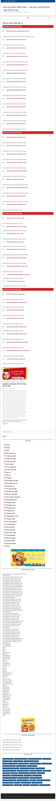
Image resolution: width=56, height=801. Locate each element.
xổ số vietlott (10, 464)
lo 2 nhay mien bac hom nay (20, 390)
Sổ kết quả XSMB (11, 456)
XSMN (8, 448)
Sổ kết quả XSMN (11, 459)
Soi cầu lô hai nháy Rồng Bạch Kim (11, 405)
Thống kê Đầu (10, 510)
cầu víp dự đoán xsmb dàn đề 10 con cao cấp (12, 591)
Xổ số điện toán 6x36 (12, 480)
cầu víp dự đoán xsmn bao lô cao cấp (10, 630)
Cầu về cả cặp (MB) (11, 494)
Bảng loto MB (5, 702)
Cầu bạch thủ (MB (6, 679)
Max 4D (8, 475)
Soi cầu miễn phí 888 (16, 412)
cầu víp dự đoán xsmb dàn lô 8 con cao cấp (11, 600)
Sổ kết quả (4, 654)
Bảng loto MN (5, 705)
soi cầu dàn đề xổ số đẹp (8, 782)
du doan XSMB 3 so (40, 768)
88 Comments (12, 388)
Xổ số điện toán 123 (12, 483)
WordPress (39, 796)
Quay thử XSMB (10, 535)
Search (4, 436)
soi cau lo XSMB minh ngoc (36, 777)
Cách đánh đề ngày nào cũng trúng (10, 763)
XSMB (7, 445)
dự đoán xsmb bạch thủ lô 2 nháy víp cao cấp (14, 385)
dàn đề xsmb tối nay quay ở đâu (9, 770)
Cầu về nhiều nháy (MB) (13, 497)
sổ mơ (3, 715)
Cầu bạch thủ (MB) (11, 489)
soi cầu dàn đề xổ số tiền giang (43, 780)
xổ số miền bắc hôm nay (44, 785)
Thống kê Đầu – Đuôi (12, 516)
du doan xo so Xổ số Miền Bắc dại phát (10, 768)
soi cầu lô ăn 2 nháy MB (16, 401)
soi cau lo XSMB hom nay (23, 777)
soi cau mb (7, 410)
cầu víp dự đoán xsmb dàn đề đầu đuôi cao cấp (12, 592)
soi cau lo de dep (6, 775)
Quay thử (4, 707)
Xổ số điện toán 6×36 (7, 672)
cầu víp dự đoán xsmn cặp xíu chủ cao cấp (11, 632)
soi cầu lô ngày (15, 406)
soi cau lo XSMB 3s (37, 775)
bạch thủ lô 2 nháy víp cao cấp (9, 390)
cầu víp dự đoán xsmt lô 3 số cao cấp (10, 619)
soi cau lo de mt (28, 775)
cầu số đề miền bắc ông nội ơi (9, 765)
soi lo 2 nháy (6, 416)
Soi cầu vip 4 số (10, 413)
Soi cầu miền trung (6, 611)
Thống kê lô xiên (11, 505)
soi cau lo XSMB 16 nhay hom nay (9, 777)
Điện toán (4, 671)
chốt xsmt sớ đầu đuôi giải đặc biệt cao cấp (11, 622)
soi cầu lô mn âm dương (37, 782)
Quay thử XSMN (10, 538)
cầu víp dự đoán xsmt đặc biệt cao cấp (10, 616)
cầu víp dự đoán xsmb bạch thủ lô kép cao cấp (12, 583)
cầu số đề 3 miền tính (47, 763)
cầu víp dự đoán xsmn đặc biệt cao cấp (10, 633)
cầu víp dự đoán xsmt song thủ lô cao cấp (11, 624)
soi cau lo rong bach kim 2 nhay (10, 408)
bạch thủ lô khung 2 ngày (8, 758)
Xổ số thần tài (10, 486)
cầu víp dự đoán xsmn (32, 765)
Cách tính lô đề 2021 (7, 761)
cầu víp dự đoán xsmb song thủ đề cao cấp (11, 607)
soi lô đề (7, 417)
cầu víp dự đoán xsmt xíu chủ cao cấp (10, 625)
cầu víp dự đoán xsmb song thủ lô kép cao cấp (12, 610)
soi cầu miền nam (18, 785)
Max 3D (8, 472)
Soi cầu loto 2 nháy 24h (13, 409)
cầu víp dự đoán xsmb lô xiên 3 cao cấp (10, 603)
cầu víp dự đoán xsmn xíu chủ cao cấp (10, 629)
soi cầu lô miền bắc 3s (9, 406)
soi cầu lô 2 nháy (11, 394)
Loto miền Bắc (10, 527)
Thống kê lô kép (10, 508)
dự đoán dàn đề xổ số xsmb (23, 770)
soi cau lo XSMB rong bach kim (9, 780)
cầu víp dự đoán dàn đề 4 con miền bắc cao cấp (12, 586)
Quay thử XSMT (10, 541)
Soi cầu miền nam (6, 627)
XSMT (7, 450)
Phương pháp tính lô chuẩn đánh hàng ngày (27, 773)
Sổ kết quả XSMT (11, 461)
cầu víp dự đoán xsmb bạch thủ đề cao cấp (11, 580)
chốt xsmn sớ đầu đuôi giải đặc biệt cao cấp (11, 640)
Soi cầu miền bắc (6, 381)
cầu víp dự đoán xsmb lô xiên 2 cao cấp (10, 602)
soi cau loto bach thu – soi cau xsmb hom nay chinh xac (26, 9)
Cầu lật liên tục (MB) (12, 491)
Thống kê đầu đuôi (11, 500)
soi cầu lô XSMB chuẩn (7, 785)
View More (5, 423)
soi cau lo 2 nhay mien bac (9, 397)
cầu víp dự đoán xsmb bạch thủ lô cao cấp (11, 581)
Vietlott (4, 660)
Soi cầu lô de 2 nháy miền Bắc (10, 402)
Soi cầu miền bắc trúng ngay (17, 381)
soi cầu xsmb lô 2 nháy (8, 415)
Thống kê (8, 478)
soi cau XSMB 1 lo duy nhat (23, 780)
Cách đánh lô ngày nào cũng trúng (31, 761)
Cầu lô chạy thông (6, 644)
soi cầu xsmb (26, 785)
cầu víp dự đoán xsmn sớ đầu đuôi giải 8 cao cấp (12, 638)
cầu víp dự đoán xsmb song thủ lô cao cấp (11, 608)
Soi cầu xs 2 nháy (16, 413)
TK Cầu (4, 677)
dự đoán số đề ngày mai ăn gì (36, 770)
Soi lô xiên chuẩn (34, 785)
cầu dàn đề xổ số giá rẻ (23, 763)
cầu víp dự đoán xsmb (21, 765)
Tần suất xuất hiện (11, 521)
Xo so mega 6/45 (11, 467)
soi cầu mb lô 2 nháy (12, 410)
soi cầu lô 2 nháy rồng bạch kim (20, 398)
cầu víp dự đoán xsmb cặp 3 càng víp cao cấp (12, 585)
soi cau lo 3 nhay (8, 401)
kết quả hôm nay (11, 453)
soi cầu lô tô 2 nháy (19, 408)
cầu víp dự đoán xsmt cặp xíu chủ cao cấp (11, 614)
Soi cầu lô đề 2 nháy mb (8, 404)
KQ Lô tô (4, 701)
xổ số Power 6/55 (11, 469)
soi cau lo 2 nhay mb (13, 395)
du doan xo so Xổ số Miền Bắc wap (27, 768)
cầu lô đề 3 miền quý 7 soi (35, 763)
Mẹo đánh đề (14, 773)
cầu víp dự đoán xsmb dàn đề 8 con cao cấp (11, 589)
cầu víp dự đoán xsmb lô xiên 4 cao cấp (10, 605)
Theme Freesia (33, 796)
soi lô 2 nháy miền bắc (13, 416)
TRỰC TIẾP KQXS (6, 646)
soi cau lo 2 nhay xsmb (17, 399)
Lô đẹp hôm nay (47, 770)
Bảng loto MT (5, 704)
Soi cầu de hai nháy (18, 391)
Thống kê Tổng (10, 519)
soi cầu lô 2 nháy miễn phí (9, 398)
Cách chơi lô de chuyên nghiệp (34, 758)
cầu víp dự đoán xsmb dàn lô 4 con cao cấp (11, 596)
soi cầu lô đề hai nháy (17, 404)
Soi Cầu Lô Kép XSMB (25, 782)
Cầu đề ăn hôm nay (6, 643)
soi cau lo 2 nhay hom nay (19, 394)
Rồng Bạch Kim (41, 773)
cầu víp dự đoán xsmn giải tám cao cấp (10, 635)
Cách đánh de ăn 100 (18, 761)
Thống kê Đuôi (10, 513)
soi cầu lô (17, 782)
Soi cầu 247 (33, 780)
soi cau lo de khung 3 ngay (17, 775)
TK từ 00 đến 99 (10, 524)
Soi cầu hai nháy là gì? (18, 393)
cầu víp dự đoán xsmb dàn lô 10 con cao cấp (12, 594)
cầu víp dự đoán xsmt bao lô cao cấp (10, 613)
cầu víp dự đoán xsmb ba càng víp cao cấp (11, 578)
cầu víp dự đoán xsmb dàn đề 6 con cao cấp (11, 588)
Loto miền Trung (11, 532)
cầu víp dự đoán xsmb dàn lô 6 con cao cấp (11, 599)
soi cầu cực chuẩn (11, 391)
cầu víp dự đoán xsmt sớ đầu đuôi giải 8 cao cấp (12, 621)
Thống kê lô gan (10, 502)
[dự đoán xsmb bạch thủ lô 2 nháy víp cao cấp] (14, 373)
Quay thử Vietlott (11, 543)
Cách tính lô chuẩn (46, 758)
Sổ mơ (8, 546)
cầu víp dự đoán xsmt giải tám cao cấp (10, 618)
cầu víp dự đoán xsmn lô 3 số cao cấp (10, 636)
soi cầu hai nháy (10, 393)
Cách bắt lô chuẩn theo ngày (21, 758)
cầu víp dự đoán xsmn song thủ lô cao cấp (11, 641)
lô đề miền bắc (6, 773)
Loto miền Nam (10, 530)
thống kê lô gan (5, 687)
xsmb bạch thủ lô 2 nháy (13, 417)
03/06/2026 (5, 388)
